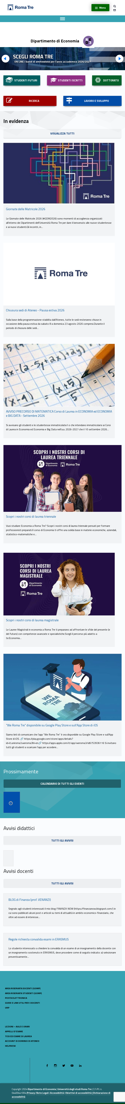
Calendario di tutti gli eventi (62, 783)
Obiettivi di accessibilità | (79, 1093)
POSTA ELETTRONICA (16, 998)
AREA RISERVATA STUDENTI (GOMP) (23, 993)
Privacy (31, 1093)
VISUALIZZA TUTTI (62, 133)
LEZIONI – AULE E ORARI (17, 1026)
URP (7, 1007)
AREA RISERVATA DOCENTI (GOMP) (22, 988)
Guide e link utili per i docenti (22, 1002)
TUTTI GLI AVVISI (62, 840)
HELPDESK (10, 1045)
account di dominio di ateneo (22, 1041)
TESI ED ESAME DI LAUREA (18, 1036)
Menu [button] (102, 8)
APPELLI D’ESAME (14, 1031)
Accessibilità (57, 1093)
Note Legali (42, 1093)
